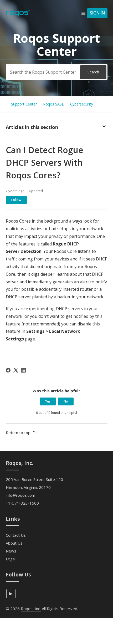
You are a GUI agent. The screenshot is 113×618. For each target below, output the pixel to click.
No (66, 401)
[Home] (18, 15)
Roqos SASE (53, 104)
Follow (16, 200)
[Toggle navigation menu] (83, 13)
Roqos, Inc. (31, 608)
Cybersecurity (81, 104)
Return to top (19, 432)
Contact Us (16, 535)
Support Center (24, 104)
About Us (14, 543)
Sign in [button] (97, 13)
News (11, 551)
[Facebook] (8, 370)
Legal (11, 558)
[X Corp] (15, 370)
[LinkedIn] (23, 370)
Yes (47, 401)
